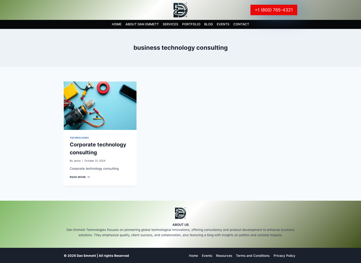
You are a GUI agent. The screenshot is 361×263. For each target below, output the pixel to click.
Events (223, 24)
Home (116, 24)
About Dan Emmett (142, 24)
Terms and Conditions (253, 256)
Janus (77, 160)
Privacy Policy (284, 256)
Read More (80, 177)
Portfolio (191, 24)
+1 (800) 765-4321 (274, 10)
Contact (241, 24)
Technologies (79, 137)
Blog (208, 24)
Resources (224, 256)
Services (170, 24)
